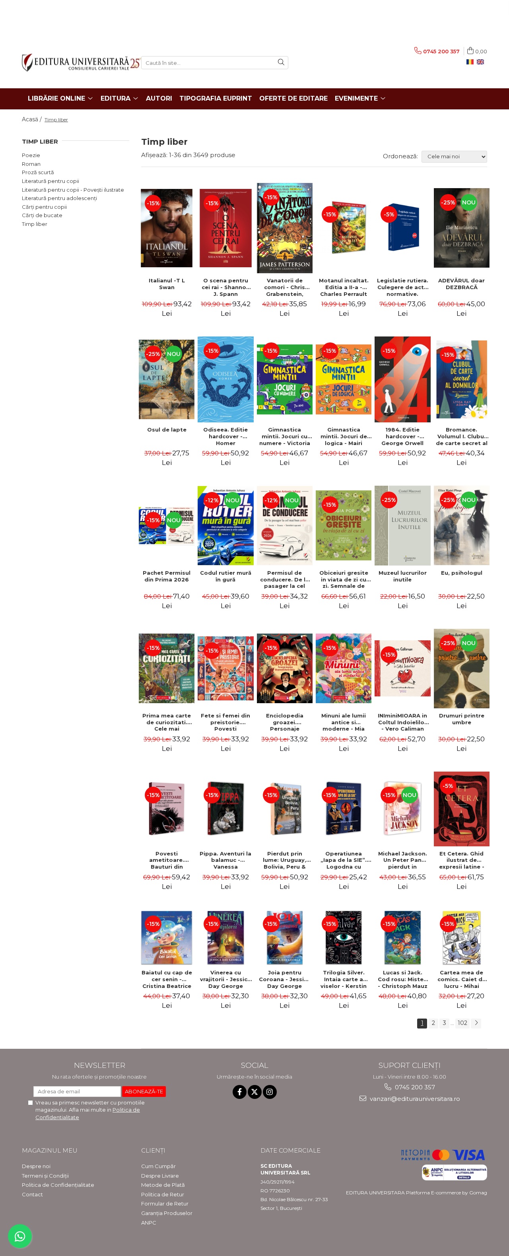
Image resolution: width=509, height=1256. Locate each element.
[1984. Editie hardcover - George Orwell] (402, 379)
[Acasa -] (75, 63)
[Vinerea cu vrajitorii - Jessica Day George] (225, 937)
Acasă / (32, 119)
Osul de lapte (167, 429)
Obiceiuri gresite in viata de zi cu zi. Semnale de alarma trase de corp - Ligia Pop (343, 579)
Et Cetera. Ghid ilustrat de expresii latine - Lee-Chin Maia (461, 860)
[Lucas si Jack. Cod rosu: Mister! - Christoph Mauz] (402, 937)
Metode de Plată (163, 1185)
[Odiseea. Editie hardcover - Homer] (225, 379)
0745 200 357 (414, 1087)
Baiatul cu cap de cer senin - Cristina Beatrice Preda (167, 979)
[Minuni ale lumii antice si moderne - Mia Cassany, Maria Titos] (343, 668)
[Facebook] (240, 1092)
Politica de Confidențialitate (58, 1185)
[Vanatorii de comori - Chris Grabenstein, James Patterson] (285, 228)
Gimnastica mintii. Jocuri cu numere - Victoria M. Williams (284, 436)
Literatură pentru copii (50, 181)
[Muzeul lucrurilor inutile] (402, 526)
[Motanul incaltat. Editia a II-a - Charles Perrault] (343, 228)
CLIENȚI (153, 1150)
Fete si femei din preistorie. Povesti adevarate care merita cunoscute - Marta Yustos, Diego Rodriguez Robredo (225, 722)
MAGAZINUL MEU (50, 1150)
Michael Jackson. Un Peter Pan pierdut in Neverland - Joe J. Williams (402, 860)
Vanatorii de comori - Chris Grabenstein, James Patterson (285, 287)
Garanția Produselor (166, 1213)
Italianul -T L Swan (167, 283)
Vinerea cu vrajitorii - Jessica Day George (225, 979)
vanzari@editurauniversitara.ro (414, 1098)
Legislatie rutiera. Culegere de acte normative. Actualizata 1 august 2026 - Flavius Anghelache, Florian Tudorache (402, 287)
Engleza (482, 62)
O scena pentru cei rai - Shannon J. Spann (226, 287)
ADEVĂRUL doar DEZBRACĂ (461, 283)
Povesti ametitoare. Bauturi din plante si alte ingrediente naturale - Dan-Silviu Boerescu (167, 860)
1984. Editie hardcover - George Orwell (402, 436)
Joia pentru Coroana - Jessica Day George (285, 979)
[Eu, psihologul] (462, 525)
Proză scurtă (38, 172)
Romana (471, 62)
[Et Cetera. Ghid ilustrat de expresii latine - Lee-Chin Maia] (462, 809)
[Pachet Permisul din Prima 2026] (166, 525)
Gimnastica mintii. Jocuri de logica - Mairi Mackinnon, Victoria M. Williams (344, 436)
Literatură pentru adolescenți (59, 198)
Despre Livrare (160, 1175)
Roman (31, 164)
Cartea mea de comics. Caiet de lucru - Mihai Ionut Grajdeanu (461, 979)
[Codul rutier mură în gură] (225, 525)
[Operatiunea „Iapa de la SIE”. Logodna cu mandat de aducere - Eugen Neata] (343, 808)
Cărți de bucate (42, 215)
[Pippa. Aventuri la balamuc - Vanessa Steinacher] (225, 808)
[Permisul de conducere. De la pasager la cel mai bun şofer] (285, 525)
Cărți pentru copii (44, 207)
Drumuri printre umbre (461, 718)
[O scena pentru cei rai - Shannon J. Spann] (225, 228)
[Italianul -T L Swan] (166, 228)
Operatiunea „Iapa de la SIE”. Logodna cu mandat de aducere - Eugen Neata (343, 860)
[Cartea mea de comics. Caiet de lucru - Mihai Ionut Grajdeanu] (462, 937)
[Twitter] (255, 1092)
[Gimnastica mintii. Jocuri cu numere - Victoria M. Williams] (285, 379)
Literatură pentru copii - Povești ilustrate (73, 190)
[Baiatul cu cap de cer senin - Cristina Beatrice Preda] (166, 937)
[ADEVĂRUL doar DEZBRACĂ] (462, 228)
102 (462, 1023)
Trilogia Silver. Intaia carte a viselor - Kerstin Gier (344, 979)
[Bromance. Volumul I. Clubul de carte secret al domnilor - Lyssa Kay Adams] (462, 379)
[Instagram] (270, 1092)
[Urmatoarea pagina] (476, 1024)
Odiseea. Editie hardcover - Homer (225, 436)
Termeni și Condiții (45, 1175)
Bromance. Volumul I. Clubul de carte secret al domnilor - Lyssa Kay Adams (462, 436)
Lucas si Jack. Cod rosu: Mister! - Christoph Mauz (402, 979)
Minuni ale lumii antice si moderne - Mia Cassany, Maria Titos (343, 722)
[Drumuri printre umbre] (462, 668)
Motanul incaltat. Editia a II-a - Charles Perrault (344, 287)
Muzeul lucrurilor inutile (403, 576)
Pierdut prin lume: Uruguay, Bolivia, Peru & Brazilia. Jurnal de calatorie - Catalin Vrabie (284, 860)
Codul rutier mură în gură (225, 576)
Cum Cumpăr (158, 1166)
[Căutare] (281, 62)
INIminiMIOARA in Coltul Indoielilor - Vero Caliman (402, 722)
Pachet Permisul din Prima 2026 (166, 576)
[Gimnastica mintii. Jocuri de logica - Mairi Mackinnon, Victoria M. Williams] (343, 379)
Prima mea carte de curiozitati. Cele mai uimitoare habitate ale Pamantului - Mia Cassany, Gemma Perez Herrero (167, 722)
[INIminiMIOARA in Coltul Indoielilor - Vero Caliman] (402, 668)
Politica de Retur (162, 1194)
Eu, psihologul (461, 573)
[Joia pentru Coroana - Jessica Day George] (285, 937)
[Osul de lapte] (166, 379)
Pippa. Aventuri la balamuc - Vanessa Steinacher (225, 860)
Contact (32, 1194)
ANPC (148, 1222)
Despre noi (36, 1166)
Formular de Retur (164, 1203)
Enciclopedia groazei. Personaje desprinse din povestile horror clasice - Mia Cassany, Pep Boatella (285, 722)
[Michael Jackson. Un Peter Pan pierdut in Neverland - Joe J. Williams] (402, 808)
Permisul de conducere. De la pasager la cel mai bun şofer (284, 579)
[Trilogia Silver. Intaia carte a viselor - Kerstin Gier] (343, 937)
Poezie (31, 155)
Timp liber (34, 224)
